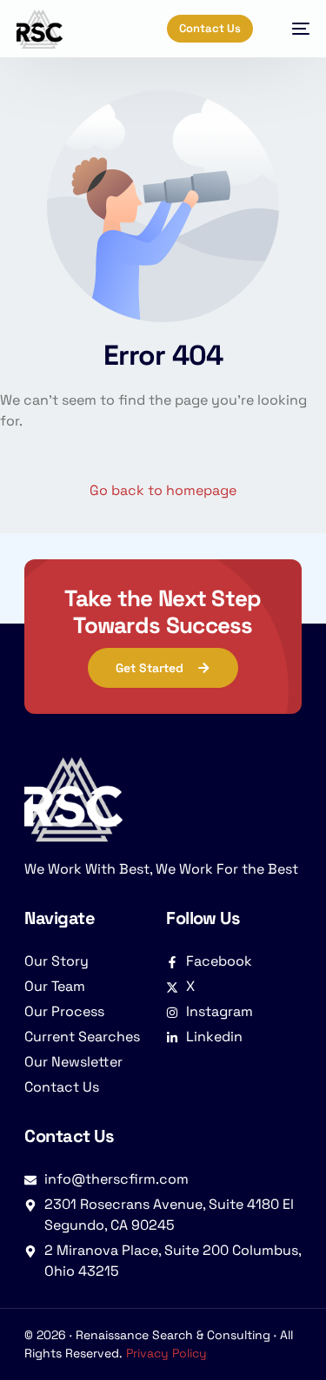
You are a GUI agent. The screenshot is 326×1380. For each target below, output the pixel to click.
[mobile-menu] (292, 29)
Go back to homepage (163, 490)
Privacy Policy (166, 1353)
